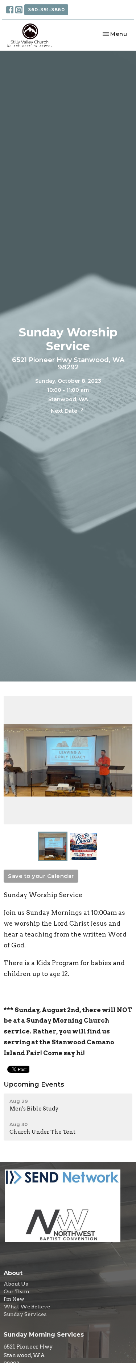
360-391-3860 (46, 9)
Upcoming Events (34, 1084)
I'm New (14, 1299)
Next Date (65, 411)
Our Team (16, 1291)
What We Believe (27, 1306)
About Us (16, 1284)
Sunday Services (25, 1314)
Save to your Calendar (41, 875)
